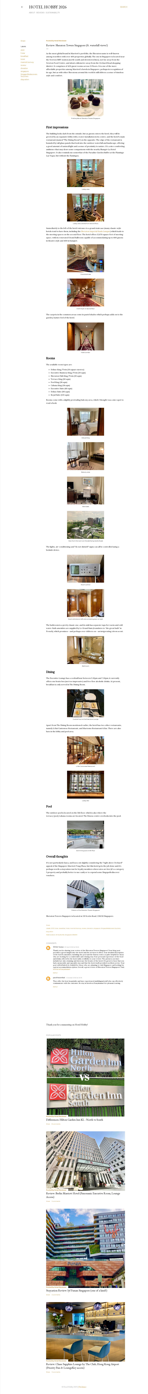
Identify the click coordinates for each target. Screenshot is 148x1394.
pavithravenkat (59, 978)
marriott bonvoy (27, 62)
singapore (25, 71)
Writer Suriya (58, 947)
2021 (22, 50)
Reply (55, 973)
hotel (23, 59)
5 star (23, 53)
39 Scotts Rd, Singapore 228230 (66, 935)
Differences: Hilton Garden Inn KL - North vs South (74, 1119)
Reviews (40, 13)
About (32, 13)
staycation (25, 79)
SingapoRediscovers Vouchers (110, 928)
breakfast (24, 56)
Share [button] (23, 41)
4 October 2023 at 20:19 (74, 978)
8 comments (56, 1124)
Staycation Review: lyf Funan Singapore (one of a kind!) (76, 1290)
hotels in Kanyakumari (61, 969)
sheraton (24, 68)
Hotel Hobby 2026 (47, 7)
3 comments (56, 1201)
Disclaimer (82, 1387)
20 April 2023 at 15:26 (71, 947)
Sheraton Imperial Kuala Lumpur (95, 231)
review (23, 65)
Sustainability (53, 13)
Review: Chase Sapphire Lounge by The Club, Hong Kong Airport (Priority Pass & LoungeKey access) (82, 1365)
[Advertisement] (77, 28)
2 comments (56, 1295)
